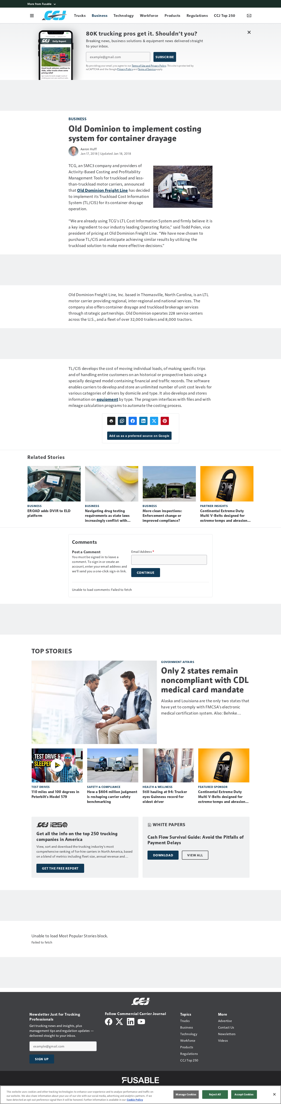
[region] (140, 1095)
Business (77, 118)
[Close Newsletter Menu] (249, 32)
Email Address (142, 551)
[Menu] (31, 15)
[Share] (133, 421)
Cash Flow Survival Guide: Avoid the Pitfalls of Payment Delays (195, 840)
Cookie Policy (135, 1099)
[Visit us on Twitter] (120, 1021)
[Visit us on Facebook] (108, 1021)
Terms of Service (147, 69)
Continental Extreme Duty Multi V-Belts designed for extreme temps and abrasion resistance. (223, 516)
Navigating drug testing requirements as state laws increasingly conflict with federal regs (107, 516)
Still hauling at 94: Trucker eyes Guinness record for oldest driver (165, 797)
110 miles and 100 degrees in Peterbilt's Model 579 (55, 794)
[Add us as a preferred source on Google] (122, 421)
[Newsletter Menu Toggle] (249, 15)
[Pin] (165, 421)
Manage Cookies (186, 1094)
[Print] (111, 421)
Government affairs (177, 662)
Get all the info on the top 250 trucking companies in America (76, 836)
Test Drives (40, 787)
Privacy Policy (125, 69)
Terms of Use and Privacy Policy (149, 65)
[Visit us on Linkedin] (130, 1021)
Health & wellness (158, 787)
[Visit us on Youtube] (141, 1021)
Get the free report (60, 868)
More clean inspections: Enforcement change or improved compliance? (162, 516)
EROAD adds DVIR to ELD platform (49, 513)
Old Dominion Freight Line (102, 190)
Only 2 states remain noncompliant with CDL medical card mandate (205, 680)
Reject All (215, 1094)
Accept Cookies (244, 1094)
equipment (107, 399)
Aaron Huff (88, 149)
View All (195, 855)
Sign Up (42, 1059)
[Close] (274, 1094)
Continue (145, 572)
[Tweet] (154, 421)
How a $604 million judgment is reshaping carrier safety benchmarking (112, 797)
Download (163, 855)
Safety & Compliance (104, 787)
